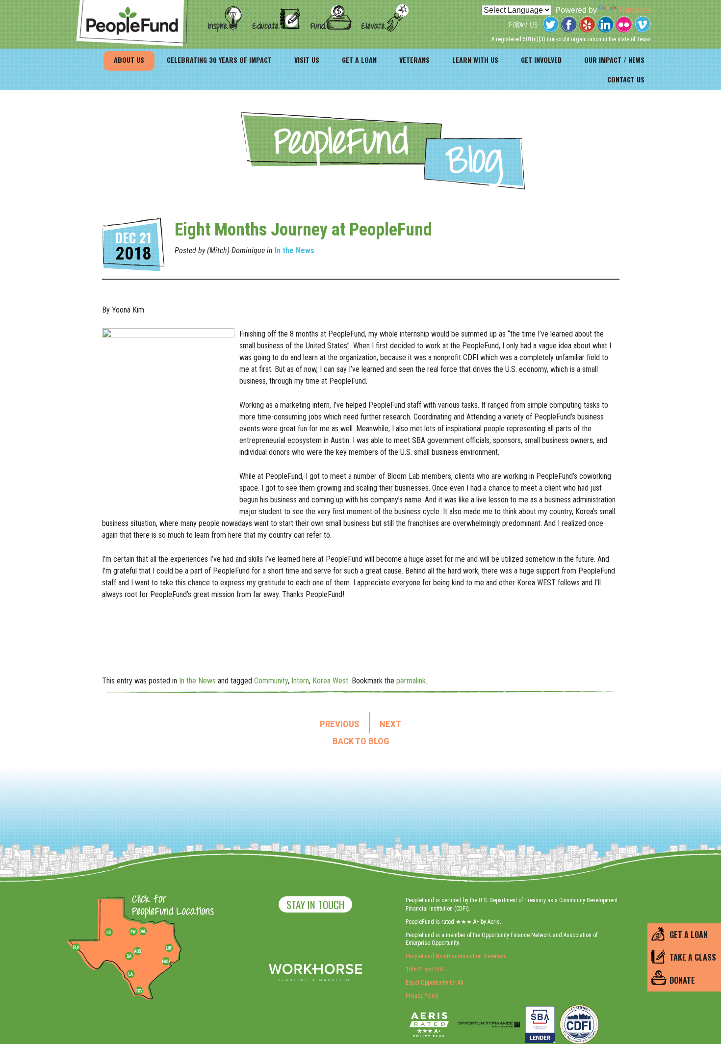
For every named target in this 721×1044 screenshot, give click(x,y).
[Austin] (137, 950)
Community (271, 680)
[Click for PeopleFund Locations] (170, 906)
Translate (634, 10)
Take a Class (693, 958)
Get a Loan (359, 59)
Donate (682, 980)
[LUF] (169, 948)
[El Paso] (77, 948)
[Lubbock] (112, 932)
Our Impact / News (614, 59)
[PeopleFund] (132, 5)
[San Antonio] (129, 956)
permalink (411, 680)
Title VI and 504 (425, 969)
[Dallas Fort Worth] (143, 932)
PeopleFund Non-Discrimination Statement (456, 956)
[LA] (130, 974)
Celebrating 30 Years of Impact (219, 59)
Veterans (414, 59)
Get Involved (541, 59)
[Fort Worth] (133, 932)
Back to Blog (361, 741)
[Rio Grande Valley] (139, 990)
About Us (129, 59)
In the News (294, 250)
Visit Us (306, 59)
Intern (300, 680)
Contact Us (625, 79)
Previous (339, 724)
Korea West (330, 680)
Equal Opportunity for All (435, 982)
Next (390, 724)
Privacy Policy (422, 995)
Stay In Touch (315, 904)
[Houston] (166, 961)
